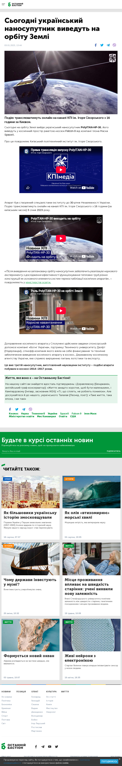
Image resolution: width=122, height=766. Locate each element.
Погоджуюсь (109, 761)
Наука (25, 413)
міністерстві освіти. (38, 282)
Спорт (4, 716)
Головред (35, 697)
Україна (52, 413)
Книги (49, 704)
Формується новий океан (29, 656)
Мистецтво (52, 708)
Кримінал (6, 708)
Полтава (5, 719)
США (73, 416)
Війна (4, 712)
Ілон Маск (90, 413)
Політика (5, 700)
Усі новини (6, 697)
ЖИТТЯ (65, 691)
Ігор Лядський (38, 723)
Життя (68, 546)
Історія (69, 479)
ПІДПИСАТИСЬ (114, 451)
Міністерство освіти (21, 416)
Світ (3, 723)
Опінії (7, 479)
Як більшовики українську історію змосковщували (30, 515)
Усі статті (51, 697)
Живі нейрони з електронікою (80, 658)
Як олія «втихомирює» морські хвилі (87, 515)
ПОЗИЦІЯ (21, 691)
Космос (13, 413)
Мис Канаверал (46, 416)
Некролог (51, 712)
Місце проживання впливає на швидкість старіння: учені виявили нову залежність (89, 587)
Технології (38, 413)
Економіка (6, 704)
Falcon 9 (76, 413)
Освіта (63, 416)
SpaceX (64, 413)
